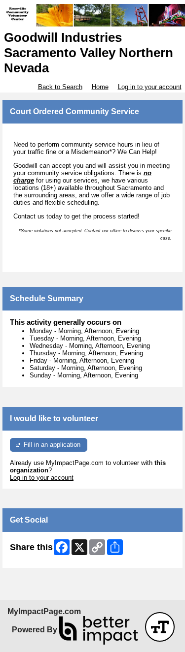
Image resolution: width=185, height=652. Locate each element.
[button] (160, 627)
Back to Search (60, 87)
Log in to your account (150, 87)
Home (100, 87)
